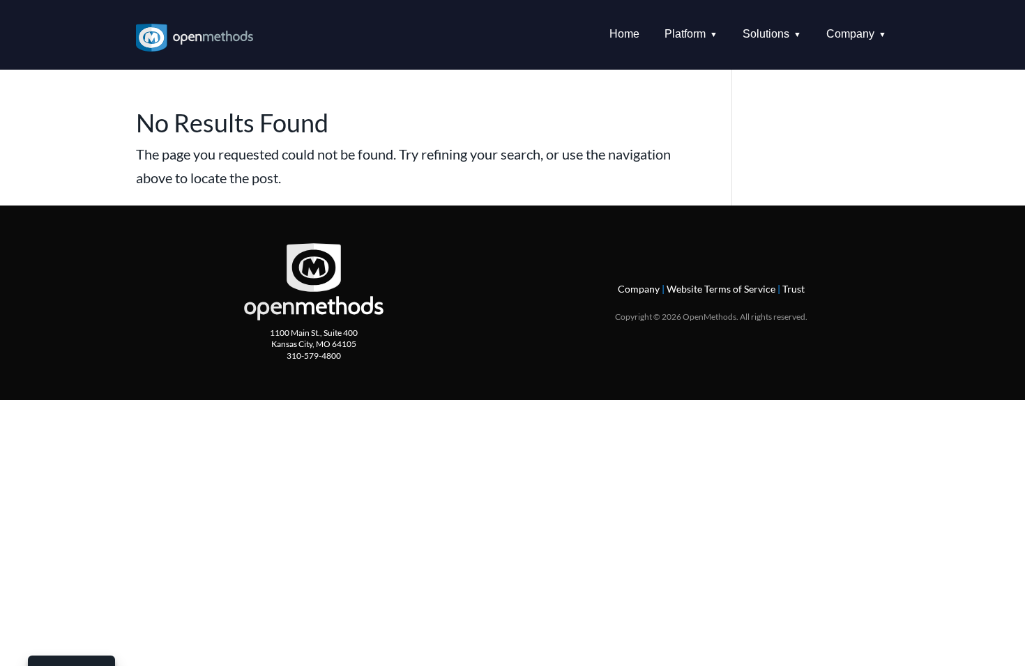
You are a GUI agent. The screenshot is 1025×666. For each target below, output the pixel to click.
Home (624, 34)
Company (639, 289)
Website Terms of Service (721, 289)
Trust (793, 289)
